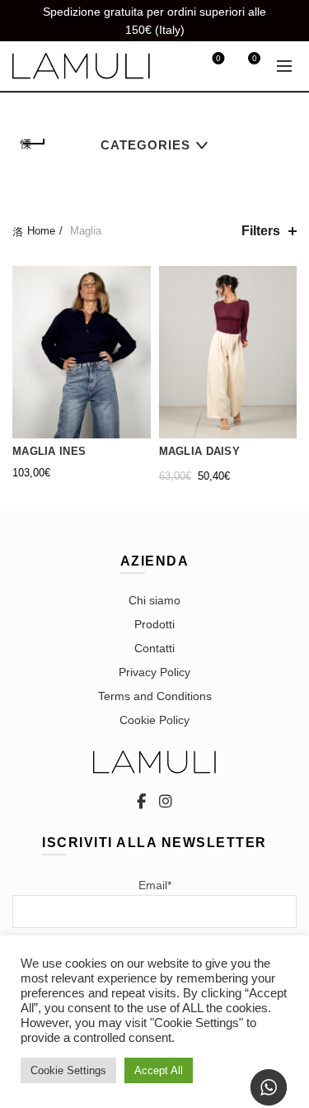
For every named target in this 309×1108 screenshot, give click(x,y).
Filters (260, 231)
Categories (145, 145)
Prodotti (154, 624)
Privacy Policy (154, 672)
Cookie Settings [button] (68, 1070)
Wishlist (218, 58)
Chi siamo (154, 600)
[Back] (33, 143)
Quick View (136, 338)
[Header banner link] (138, 20)
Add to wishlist (136, 280)
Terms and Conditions (155, 696)
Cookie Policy (154, 720)
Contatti (154, 648)
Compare (136, 309)
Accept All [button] (158, 1070)
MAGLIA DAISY (200, 451)
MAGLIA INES (49, 451)
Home (41, 231)
